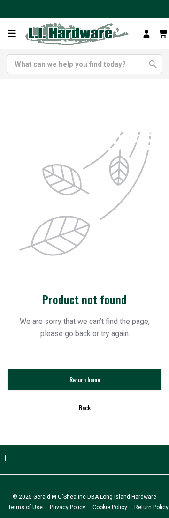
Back (85, 408)
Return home (84, 379)
